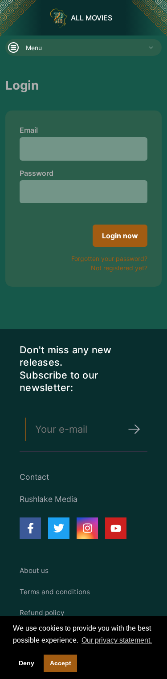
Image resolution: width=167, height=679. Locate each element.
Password (36, 173)
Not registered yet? (119, 268)
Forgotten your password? (109, 258)
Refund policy (42, 612)
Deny (26, 663)
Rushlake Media (48, 499)
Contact (34, 477)
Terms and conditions (55, 592)
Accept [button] (60, 663)
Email (29, 130)
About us (34, 570)
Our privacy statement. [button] (116, 640)
